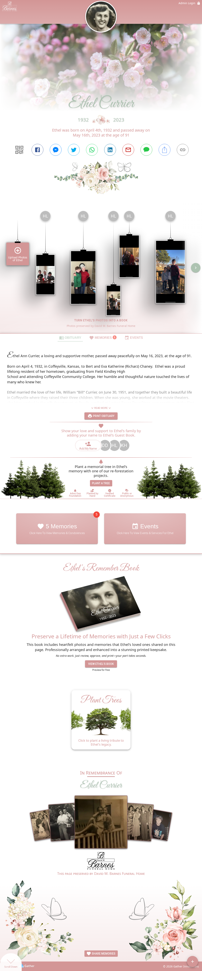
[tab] (70, 338)
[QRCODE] (19, 150)
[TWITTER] (74, 150)
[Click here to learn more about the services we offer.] (101, 861)
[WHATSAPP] (92, 150)
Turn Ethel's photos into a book (101, 320)
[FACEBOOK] (37, 150)
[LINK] (183, 150)
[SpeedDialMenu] (192, 961)
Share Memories (103, 953)
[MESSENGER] (56, 150)
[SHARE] (164, 150)
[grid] (101, 270)
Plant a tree (101, 483)
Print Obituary (103, 416)
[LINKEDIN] (110, 150)
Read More (101, 408)
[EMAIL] (128, 150)
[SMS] (146, 150)
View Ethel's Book (101, 663)
